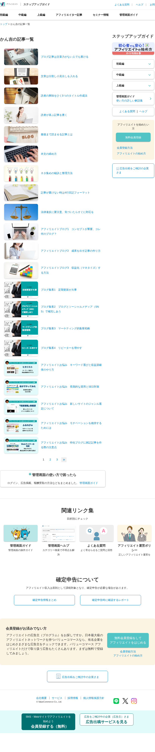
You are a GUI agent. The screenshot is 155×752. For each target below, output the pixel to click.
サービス (57, 697)
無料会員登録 (133, 137)
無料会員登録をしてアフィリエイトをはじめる (128, 640)
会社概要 (41, 697)
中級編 (22, 14)
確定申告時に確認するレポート (110, 599)
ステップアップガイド (36, 4)
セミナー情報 (101, 14)
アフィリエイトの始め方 (131, 153)
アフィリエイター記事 (69, 14)
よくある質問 (122, 4)
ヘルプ (139, 4)
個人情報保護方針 (93, 697)
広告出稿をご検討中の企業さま (80, 677)
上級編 (41, 14)
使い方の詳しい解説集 (129, 100)
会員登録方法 (125, 147)
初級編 (4, 14)
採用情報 (72, 697)
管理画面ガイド (128, 14)
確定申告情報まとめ (44, 599)
